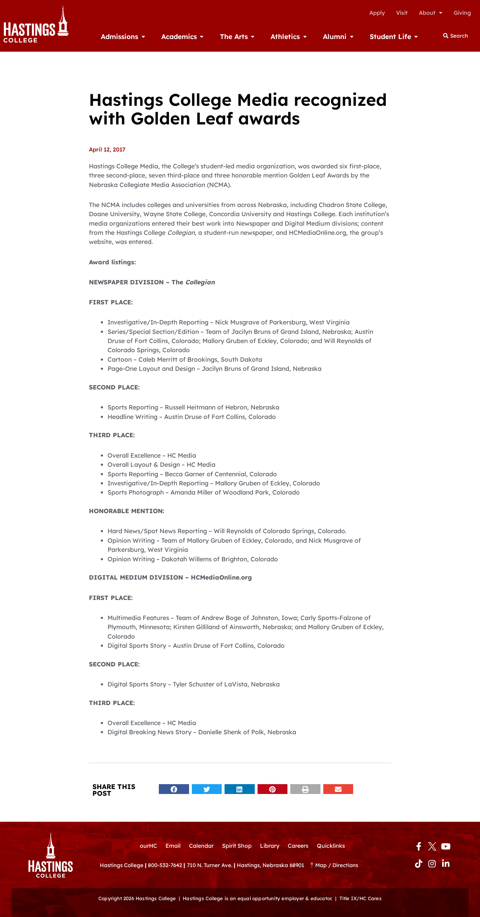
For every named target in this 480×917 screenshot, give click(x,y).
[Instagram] (432, 863)
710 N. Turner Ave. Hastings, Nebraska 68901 (248, 865)
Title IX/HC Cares (360, 898)
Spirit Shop (237, 845)
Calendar (201, 845)
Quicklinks (331, 845)
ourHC (148, 845)
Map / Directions (336, 865)
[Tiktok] (418, 863)
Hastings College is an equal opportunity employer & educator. (257, 898)
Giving (462, 12)
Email (173, 845)
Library (269, 845)
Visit (402, 12)
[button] (174, 789)
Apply (377, 12)
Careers (298, 845)
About (427, 12)
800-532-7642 (165, 865)
